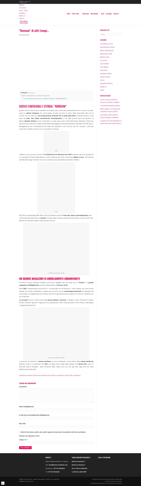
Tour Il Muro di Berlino (79, 468)
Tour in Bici (85, 14)
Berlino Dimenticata (35, 375)
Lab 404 (113, 481)
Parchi (102, 80)
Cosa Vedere (104, 64)
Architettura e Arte (106, 44)
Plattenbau (76, 375)
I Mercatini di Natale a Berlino (110, 106)
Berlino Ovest (104, 57)
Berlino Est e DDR (48, 375)
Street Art (103, 87)
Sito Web (22, 424)
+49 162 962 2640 (23, 2)
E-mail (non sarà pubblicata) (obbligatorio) (34, 415)
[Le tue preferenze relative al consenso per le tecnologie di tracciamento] (2, 483)
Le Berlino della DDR (79, 472)
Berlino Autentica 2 (78, 465)
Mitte (70, 375)
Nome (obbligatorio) (26, 407)
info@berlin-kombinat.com (25, 1)
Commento (23, 387)
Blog (102, 14)
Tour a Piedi (75, 14)
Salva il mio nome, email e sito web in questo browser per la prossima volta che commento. (53, 432)
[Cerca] (121, 14)
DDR (66, 375)
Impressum (119, 481)
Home (68, 14)
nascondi (31, 93)
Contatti (116, 14)
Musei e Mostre (105, 77)
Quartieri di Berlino (106, 83)
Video (102, 90)
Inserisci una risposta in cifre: (29, 436)
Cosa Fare (103, 60)
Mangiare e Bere (105, 73)
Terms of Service (118, 483)
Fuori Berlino (104, 67)
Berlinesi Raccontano (107, 47)
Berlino (62, 375)
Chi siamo (109, 14)
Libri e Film (103, 70)
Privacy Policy (110, 479)
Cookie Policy (118, 479)
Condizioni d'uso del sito (98, 479)
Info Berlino (94, 14)
